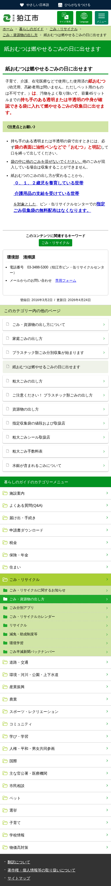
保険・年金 (18, 555)
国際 (13, 761)
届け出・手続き (22, 518)
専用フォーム (65, 280)
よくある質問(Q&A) (26, 505)
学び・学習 (18, 736)
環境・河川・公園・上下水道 (33, 675)
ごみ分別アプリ (21, 608)
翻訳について (19, 862)
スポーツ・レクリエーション (33, 711)
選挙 (13, 810)
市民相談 (17, 786)
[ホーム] (21, 18)
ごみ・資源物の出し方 (20, 35)
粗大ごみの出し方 (27, 381)
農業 (13, 699)
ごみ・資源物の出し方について (38, 324)
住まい (15, 567)
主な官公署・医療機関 (28, 773)
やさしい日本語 (37, 5)
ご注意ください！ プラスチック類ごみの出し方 (52, 395)
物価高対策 (18, 847)
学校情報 (17, 835)
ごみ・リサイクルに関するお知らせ (37, 590)
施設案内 (17, 493)
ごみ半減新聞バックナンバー (32, 652)
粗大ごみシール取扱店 (31, 437)
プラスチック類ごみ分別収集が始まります (48, 352)
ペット (15, 798)
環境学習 (16, 643)
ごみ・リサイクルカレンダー (32, 617)
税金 (13, 542)
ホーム (8, 29)
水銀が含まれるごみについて (36, 465)
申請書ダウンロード (26, 530)
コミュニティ (20, 724)
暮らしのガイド (31, 29)
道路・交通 (18, 662)
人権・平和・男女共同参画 (32, 748)
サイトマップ (19, 878)
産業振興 (17, 687)
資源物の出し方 (25, 409)
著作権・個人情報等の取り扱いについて (41, 870)
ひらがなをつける (78, 5)
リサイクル (18, 625)
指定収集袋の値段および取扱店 (38, 423)
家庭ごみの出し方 (27, 338)
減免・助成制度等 (23, 634)
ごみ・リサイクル (64, 29)
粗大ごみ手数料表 (27, 451)
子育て (15, 823)
